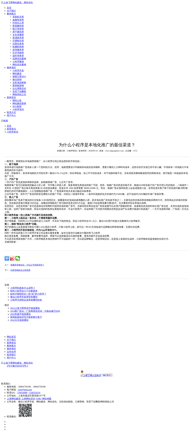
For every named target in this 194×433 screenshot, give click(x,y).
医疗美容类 (18, 28)
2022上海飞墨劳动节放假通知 (25, 308)
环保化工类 (18, 22)
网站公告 (17, 100)
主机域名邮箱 (19, 82)
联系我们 (11, 354)
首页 (9, 8)
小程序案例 (18, 61)
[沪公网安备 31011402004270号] (97, 371)
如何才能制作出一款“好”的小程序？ (28, 294)
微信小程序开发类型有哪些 (23, 297)
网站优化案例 (19, 64)
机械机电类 (18, 46)
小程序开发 (18, 70)
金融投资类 (18, 20)
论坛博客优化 (19, 88)
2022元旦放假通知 (19, 320)
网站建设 (17, 73)
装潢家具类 (18, 37)
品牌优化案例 (19, 58)
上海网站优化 (28, 398)
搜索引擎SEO (19, 76)
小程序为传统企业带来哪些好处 (26, 300)
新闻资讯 (11, 97)
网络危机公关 (19, 94)
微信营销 (17, 79)
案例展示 (11, 14)
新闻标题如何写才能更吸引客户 (26, 317)
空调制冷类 (18, 40)
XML (38, 398)
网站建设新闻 (19, 103)
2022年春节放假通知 (20, 314)
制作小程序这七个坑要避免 (23, 291)
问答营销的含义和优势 (20, 270)
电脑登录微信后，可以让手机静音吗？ (27, 265)
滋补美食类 (18, 55)
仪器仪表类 (18, 43)
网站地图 (46, 398)
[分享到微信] (17, 258)
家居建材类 (18, 25)
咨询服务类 (18, 49)
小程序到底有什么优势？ (22, 288)
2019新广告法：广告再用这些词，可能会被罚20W (35, 311)
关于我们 (11, 11)
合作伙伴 (11, 351)
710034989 (22, 392)
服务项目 (11, 67)
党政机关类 (18, 17)
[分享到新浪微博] (12, 258)
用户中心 (11, 115)
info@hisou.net (25, 389)
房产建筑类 (18, 31)
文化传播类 (18, 34)
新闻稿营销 (18, 85)
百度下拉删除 (19, 91)
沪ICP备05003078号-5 (17, 366)
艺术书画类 (18, 52)
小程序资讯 (18, 109)
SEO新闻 (16, 106)
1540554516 (34, 392)
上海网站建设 (13, 398)
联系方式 (11, 112)
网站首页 (11, 336)
